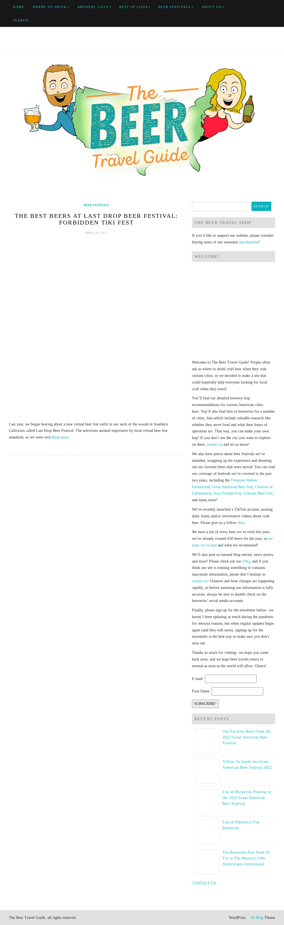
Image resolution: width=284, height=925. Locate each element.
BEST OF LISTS (133, 7)
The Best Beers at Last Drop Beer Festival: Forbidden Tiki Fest (96, 219)
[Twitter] (255, 10)
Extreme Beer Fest (258, 493)
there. (242, 523)
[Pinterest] (268, 10)
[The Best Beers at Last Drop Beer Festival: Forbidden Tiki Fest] (96, 328)
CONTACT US (204, 883)
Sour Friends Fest (227, 493)
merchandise (248, 242)
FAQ (246, 561)
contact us (214, 444)
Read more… (62, 437)
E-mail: (198, 679)
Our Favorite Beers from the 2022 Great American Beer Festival (246, 737)
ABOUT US (211, 7)
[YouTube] (261, 10)
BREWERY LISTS (93, 7)
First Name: (201, 691)
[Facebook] (248, 10)
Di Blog (256, 918)
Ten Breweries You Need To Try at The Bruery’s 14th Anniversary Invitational (246, 858)
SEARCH (20, 20)
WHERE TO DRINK (50, 7)
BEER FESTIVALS (174, 7)
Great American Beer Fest (232, 487)
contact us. (200, 581)
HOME (18, 7)
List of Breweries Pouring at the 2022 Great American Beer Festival (246, 798)
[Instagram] (248, 17)
